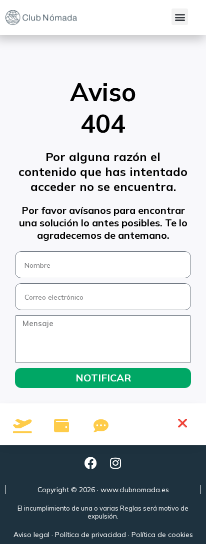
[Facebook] (90, 462)
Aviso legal (32, 534)
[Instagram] (115, 462)
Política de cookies (162, 534)
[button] (180, 16)
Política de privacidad (90, 534)
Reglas (131, 508)
